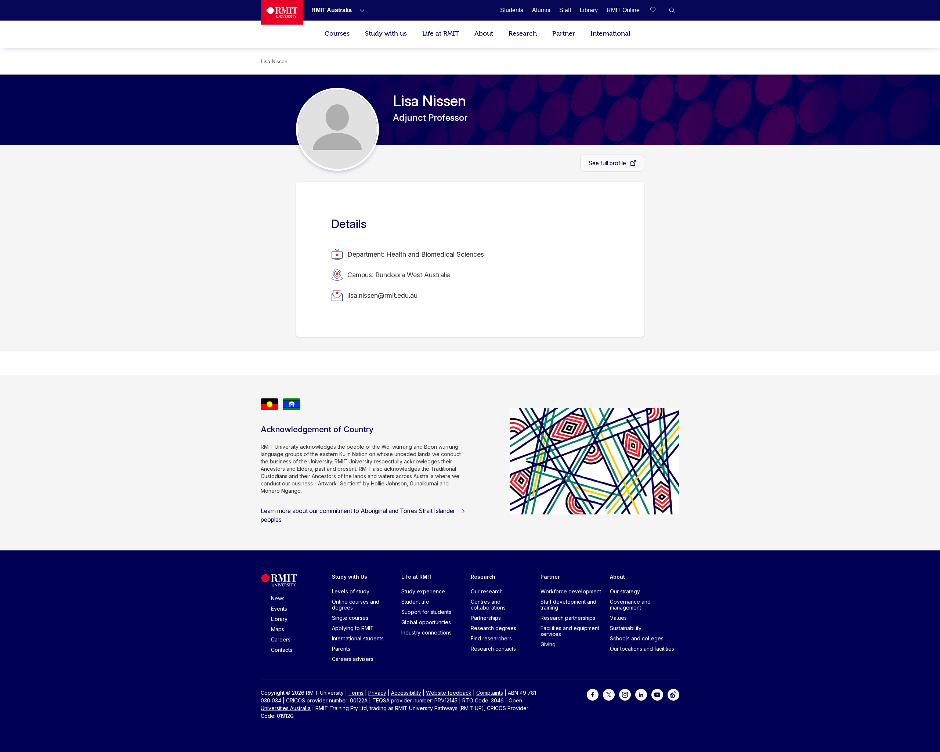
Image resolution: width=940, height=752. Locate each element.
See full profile (608, 163)
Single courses (350, 618)
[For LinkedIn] (641, 694)
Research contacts (493, 649)
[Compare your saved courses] (657, 10)
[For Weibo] (673, 694)
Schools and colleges (637, 638)
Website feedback (448, 693)
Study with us (386, 33)
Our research (487, 591)
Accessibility (406, 693)
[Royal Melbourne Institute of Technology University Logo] (282, 12)
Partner (563, 33)
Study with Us (349, 577)
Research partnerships (567, 618)
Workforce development (570, 591)
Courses (337, 33)
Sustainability (625, 628)
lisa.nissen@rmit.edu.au (382, 295)
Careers (280, 639)
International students (358, 638)
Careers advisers (352, 659)
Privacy (377, 693)
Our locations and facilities (642, 649)
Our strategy (625, 591)
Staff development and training (568, 605)
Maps (277, 629)
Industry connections (426, 632)
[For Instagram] (625, 694)
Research (523, 33)
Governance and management (630, 605)
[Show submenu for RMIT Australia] (359, 10)
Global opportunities (426, 622)
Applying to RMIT (353, 628)
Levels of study (350, 591)
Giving (548, 644)
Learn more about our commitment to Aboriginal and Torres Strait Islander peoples (358, 515)
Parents (341, 649)
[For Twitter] (609, 694)
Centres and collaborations (488, 605)
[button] (672, 10)
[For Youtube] (657, 694)
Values (618, 618)
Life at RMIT (440, 33)
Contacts (281, 650)
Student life (415, 602)
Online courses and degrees (355, 605)
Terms (356, 693)
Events (279, 608)
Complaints (489, 693)
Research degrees (493, 628)
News (278, 598)
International (610, 33)
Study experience (423, 591)
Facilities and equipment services (569, 631)
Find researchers (491, 638)
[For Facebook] (593, 694)
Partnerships (486, 618)
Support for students (426, 612)
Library (279, 619)
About (483, 33)
